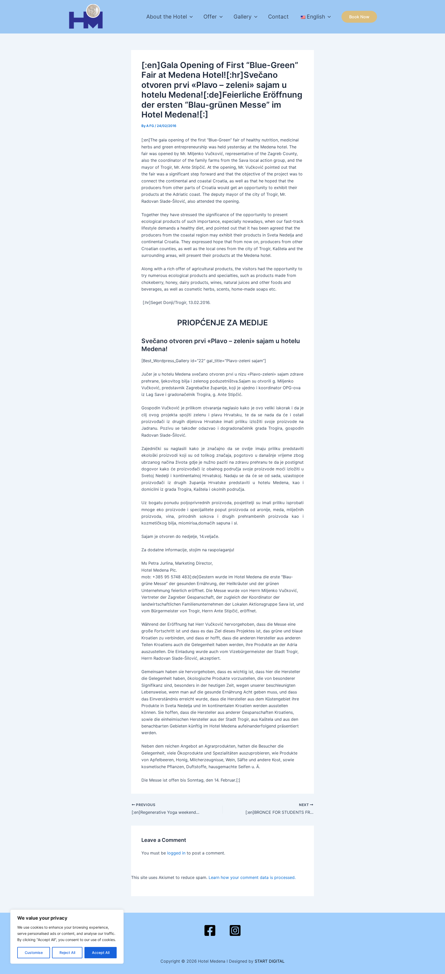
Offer (210, 16)
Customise (34, 952)
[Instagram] (235, 930)
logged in (176, 853)
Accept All (100, 952)
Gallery (243, 16)
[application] (190, 16)
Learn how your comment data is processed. (252, 877)
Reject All (67, 952)
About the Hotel (166, 16)
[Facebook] (210, 930)
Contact (278, 16)
